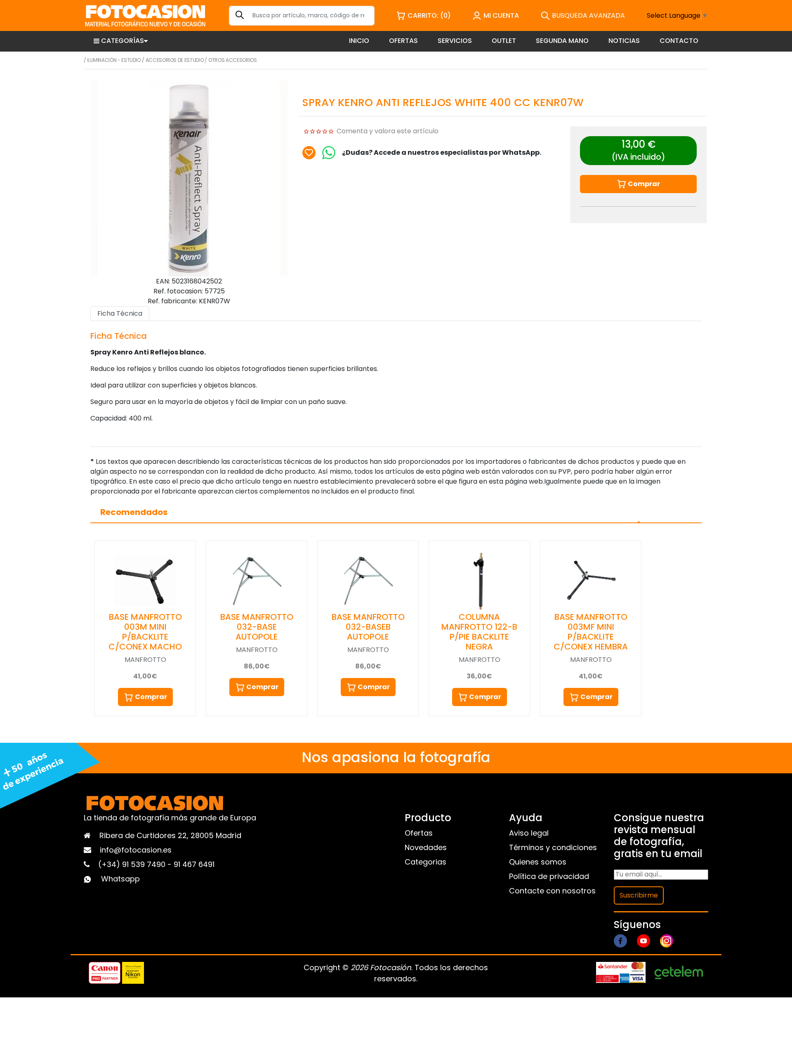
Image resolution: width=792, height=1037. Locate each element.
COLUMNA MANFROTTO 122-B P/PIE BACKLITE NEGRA (479, 631)
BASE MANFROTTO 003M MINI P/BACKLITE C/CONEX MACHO (145, 631)
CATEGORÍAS (122, 40)
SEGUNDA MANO (562, 40)
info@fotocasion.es (136, 850)
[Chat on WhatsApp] (328, 152)
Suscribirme (639, 895)
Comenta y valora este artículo (387, 131)
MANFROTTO (145, 659)
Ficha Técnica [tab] (119, 313)
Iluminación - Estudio (113, 60)
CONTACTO (679, 40)
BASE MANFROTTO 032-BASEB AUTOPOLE (368, 627)
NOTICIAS (624, 40)
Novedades (426, 847)
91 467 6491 (194, 864)
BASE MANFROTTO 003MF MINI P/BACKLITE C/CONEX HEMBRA (591, 631)
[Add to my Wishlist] (309, 152)
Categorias (425, 862)
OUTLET (504, 40)
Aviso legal (529, 833)
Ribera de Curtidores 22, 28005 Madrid (170, 835)
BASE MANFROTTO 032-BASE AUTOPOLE (256, 627)
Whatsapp (120, 879)
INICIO (359, 40)
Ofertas (419, 833)
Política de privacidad (549, 876)
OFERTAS (403, 40)
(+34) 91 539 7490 (132, 864)
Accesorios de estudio (174, 60)
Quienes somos (537, 862)
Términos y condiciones (553, 847)
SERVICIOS (455, 40)
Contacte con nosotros (552, 891)
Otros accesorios (232, 60)
